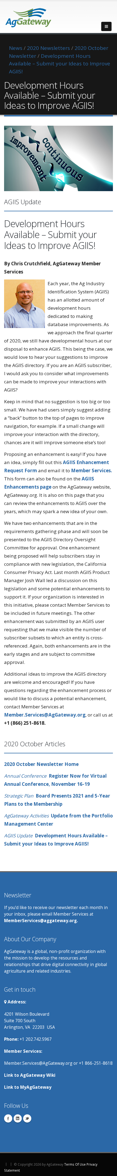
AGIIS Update (19, 835)
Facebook (8, 1118)
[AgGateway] (28, 16)
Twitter (27, 1118)
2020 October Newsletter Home (41, 764)
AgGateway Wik (37, 1075)
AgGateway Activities (26, 816)
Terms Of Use (75, 1164)
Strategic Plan (20, 796)
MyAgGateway (35, 1087)
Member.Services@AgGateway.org (44, 715)
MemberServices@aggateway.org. (41, 921)
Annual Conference (26, 776)
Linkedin (18, 1118)
